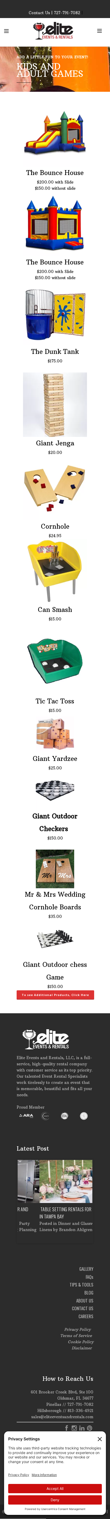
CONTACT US (82, 1308)
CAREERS (86, 1316)
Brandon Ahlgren (54, 1229)
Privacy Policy (77, 1329)
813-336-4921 (80, 1410)
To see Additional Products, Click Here (55, 995)
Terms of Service (76, 1335)
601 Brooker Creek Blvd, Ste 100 (62, 1392)
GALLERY (86, 1269)
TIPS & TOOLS (81, 1284)
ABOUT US (84, 1300)
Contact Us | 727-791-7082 (54, 12)
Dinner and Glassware (57, 1223)
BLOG (88, 1292)
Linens (24, 1229)
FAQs (89, 1277)
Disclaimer (82, 1348)
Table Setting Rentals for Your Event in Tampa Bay (55, 1213)
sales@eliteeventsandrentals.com (62, 1416)
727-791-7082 (80, 1404)
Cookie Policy (80, 1341)
